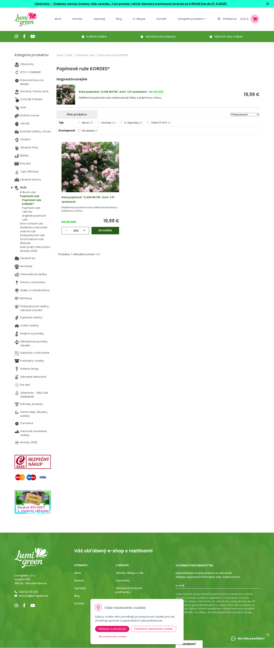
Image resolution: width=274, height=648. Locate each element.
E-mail (180, 585)
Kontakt (79, 603)
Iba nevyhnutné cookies (113, 636)
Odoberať (189, 644)
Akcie (57, 19)
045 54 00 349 (28, 592)
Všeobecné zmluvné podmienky (129, 590)
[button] (268, 635)
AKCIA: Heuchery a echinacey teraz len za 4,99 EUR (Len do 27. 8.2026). (179, 4)
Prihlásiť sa (230, 19)
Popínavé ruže (85, 55)
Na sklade (90, 131)
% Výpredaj (133, 123)
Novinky (77, 19)
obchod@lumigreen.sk (33, 596)
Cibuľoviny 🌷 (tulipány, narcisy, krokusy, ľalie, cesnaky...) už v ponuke (81, 4)
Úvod (59, 55)
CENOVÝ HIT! (161, 123)
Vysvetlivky (123, 580)
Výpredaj (99, 19)
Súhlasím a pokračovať (112, 628)
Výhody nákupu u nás (130, 573)
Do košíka (105, 230)
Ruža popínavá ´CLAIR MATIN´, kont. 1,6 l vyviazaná (113, 92)
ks (77, 230)
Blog (77, 596)
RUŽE (70, 55)
